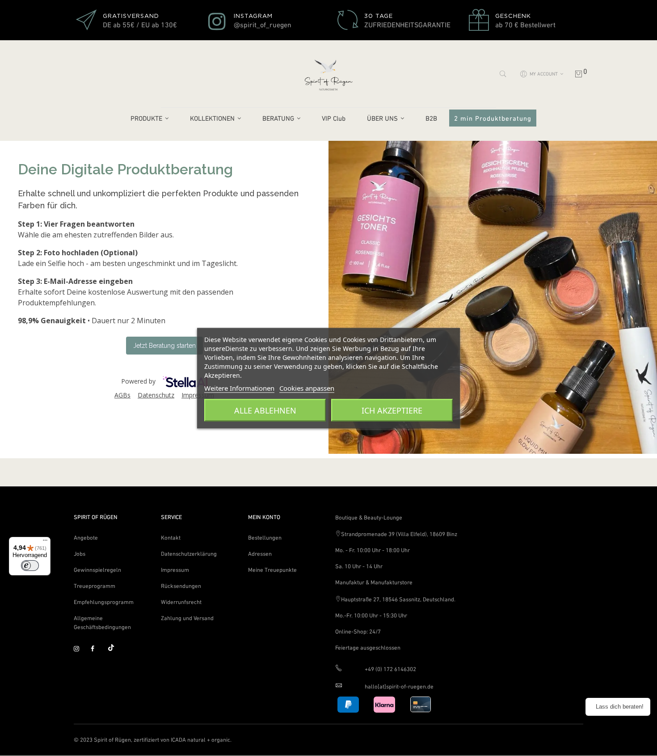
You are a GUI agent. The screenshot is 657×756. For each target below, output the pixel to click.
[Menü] (45, 542)
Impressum (175, 569)
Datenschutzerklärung (189, 553)
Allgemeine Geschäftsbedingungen (102, 622)
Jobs (79, 553)
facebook (97, 649)
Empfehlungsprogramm (104, 602)
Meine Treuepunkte (272, 569)
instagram (80, 649)
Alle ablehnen (265, 410)
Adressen (260, 553)
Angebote (86, 537)
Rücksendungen (181, 586)
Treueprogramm (94, 586)
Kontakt (171, 537)
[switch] (30, 565)
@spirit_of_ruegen (262, 25)
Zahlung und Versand (187, 618)
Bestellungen (265, 537)
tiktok (114, 649)
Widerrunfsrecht (181, 602)
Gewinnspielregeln (97, 569)
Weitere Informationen (239, 387)
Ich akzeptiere (392, 410)
